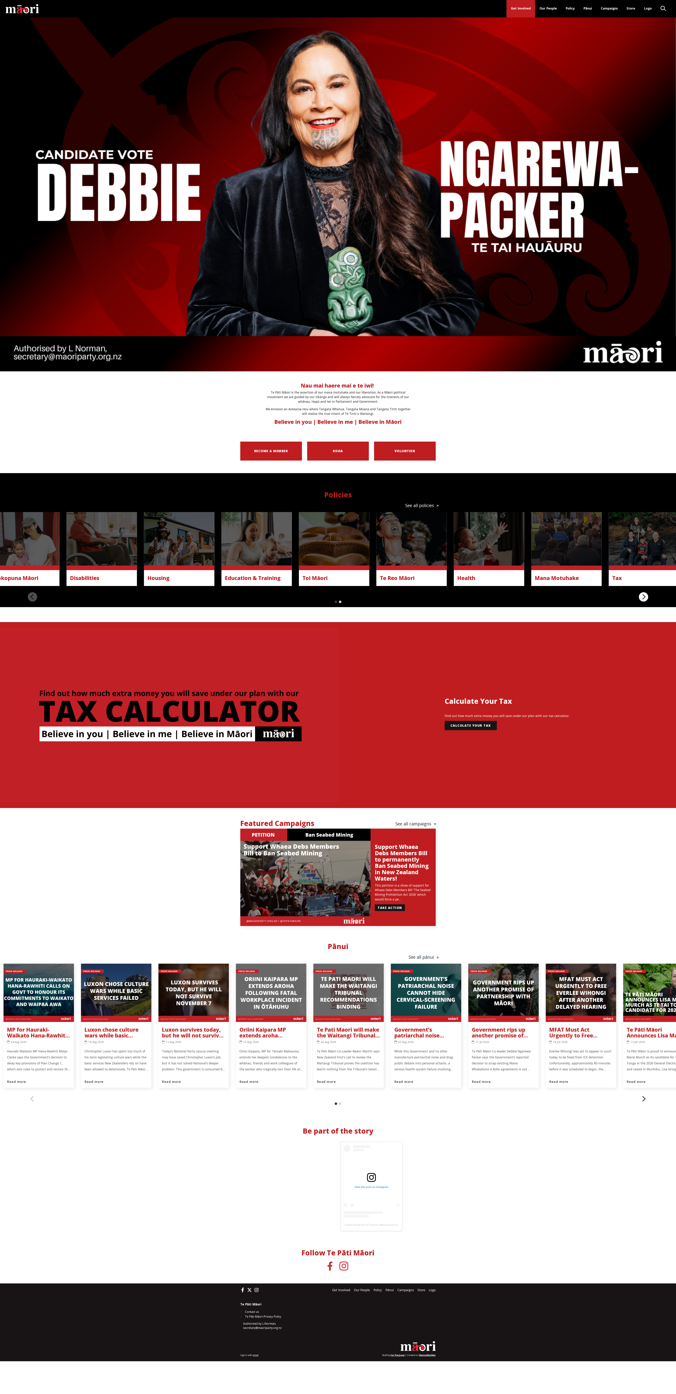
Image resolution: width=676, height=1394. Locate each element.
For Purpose (397, 1355)
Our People (548, 8)
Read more (16, 1082)
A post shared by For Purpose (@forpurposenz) (371, 1224)
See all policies (420, 505)
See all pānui (422, 957)
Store (631, 8)
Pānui (587, 8)
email (255, 1355)
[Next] (643, 596)
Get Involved (521, 8)
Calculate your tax (470, 725)
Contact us (252, 1312)
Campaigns (609, 8)
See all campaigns (414, 824)
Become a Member (271, 451)
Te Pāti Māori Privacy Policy (263, 1316)
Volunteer (405, 451)
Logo (648, 8)
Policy (570, 8)
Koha (338, 451)
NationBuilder (427, 1355)
